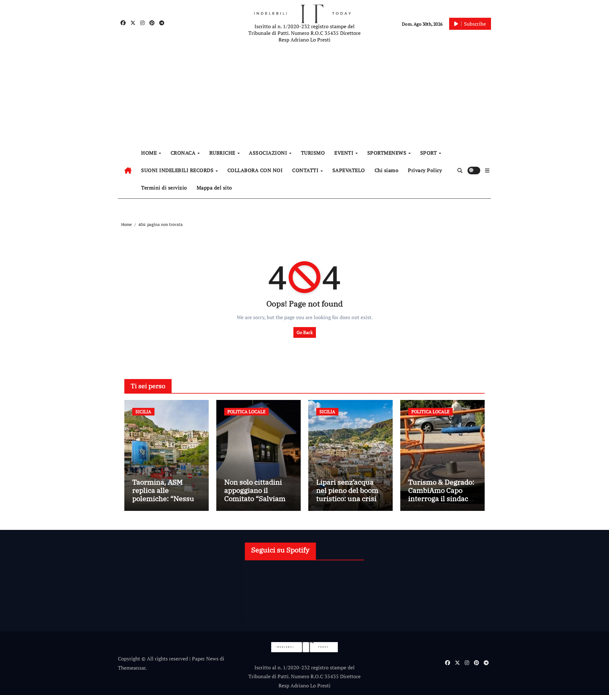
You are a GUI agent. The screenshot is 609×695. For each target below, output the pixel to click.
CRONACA (184, 152)
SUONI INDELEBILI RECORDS (178, 170)
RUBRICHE (223, 152)
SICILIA (143, 412)
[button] (487, 170)
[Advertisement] (305, 95)
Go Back (305, 332)
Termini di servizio (164, 187)
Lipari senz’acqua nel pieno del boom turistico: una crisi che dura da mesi (347, 494)
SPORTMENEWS (387, 152)
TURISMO (313, 152)
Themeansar (132, 667)
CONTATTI (306, 170)
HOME (149, 152)
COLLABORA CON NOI (255, 170)
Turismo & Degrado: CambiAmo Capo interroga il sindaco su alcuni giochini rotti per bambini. (441, 498)
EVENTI (344, 152)
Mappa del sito (214, 187)
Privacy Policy (425, 170)
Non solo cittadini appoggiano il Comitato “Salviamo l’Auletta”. (256, 494)
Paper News (205, 658)
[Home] (128, 170)
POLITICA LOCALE (246, 412)
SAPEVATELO (348, 170)
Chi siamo (387, 170)
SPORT (429, 152)
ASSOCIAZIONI (269, 152)
